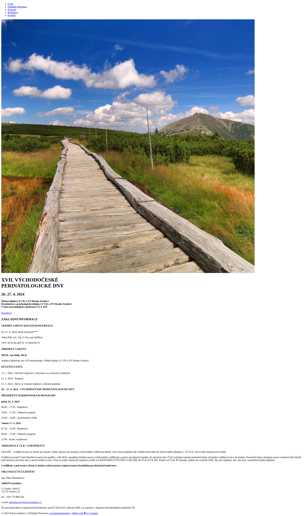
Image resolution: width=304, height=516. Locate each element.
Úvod (10, 4)
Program (12, 9)
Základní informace (17, 6)
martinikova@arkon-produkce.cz (25, 502)
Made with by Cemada (85, 513)
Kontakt (12, 15)
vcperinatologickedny (59, 513)
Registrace (13, 12)
